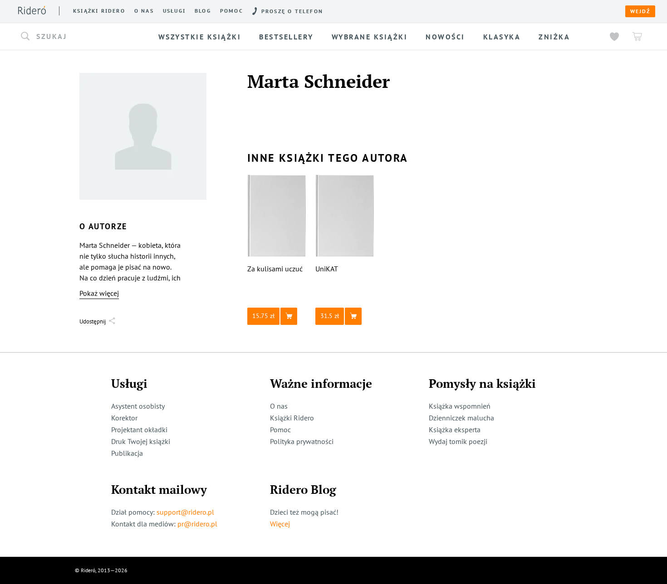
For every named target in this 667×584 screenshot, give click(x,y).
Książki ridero (99, 11)
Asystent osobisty (138, 405)
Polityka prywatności (302, 441)
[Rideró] (32, 10)
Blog (203, 11)
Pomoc (231, 11)
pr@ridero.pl (197, 523)
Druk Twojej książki (140, 441)
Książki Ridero (292, 417)
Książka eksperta (455, 429)
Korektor (124, 417)
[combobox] (81, 36)
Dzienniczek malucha (461, 417)
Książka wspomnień (459, 405)
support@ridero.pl (185, 511)
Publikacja (127, 453)
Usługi (174, 11)
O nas (144, 11)
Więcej (280, 523)
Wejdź (640, 11)
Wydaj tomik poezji (458, 441)
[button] (81, 36)
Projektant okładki (139, 429)
